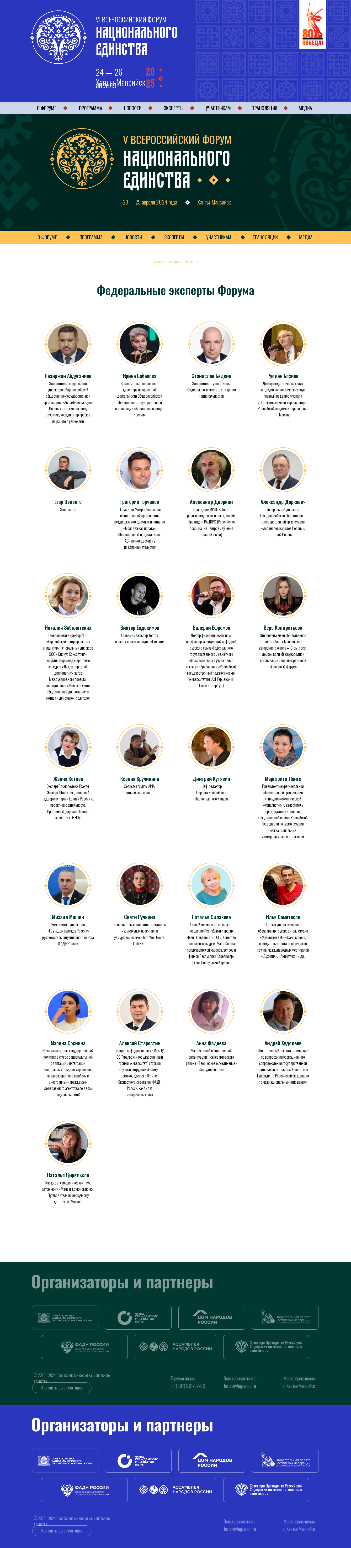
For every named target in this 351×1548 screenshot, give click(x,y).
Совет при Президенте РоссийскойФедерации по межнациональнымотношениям (276, 1346)
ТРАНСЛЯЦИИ (264, 108)
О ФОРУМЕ (46, 108)
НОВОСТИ (132, 108)
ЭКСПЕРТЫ (174, 108)
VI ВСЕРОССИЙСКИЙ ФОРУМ (131, 19)
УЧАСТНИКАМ (218, 108)
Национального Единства (137, 39)
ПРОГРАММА (90, 108)
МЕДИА (305, 108)
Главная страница (165, 262)
